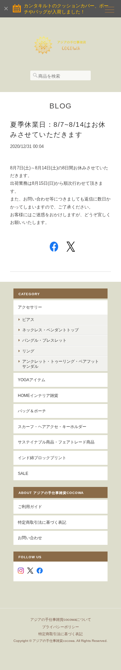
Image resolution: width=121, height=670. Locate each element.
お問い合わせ (30, 537)
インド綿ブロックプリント (42, 457)
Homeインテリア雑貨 (38, 395)
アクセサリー (30, 307)
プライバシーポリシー (60, 627)
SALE (23, 473)
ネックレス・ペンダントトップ (50, 330)
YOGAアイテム (31, 380)
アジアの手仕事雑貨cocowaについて (60, 619)
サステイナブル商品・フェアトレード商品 (56, 442)
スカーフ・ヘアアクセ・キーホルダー (52, 426)
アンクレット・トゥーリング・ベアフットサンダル (60, 363)
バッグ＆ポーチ (32, 411)
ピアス (28, 319)
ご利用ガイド (30, 506)
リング (28, 351)
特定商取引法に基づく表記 (42, 522)
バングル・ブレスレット (44, 340)
